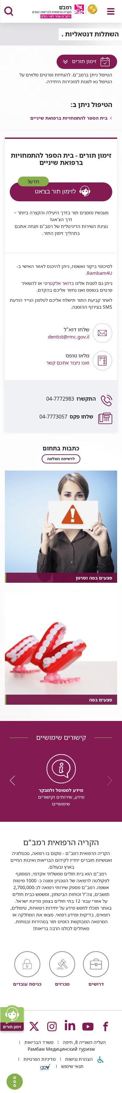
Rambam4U (99, 273)
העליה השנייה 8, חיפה (83, 1042)
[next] (15, 780)
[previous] (107, 780)
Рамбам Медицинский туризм (61, 1049)
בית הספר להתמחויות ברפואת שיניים (68, 118)
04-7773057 (66, 416)
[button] (49, 361)
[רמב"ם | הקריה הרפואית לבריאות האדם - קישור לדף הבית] (56, 12)
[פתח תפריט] (111, 11)
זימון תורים (77, 63)
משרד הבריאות (38, 1042)
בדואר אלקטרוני (58, 283)
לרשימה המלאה (61, 458)
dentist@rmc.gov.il (68, 333)
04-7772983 (71, 398)
